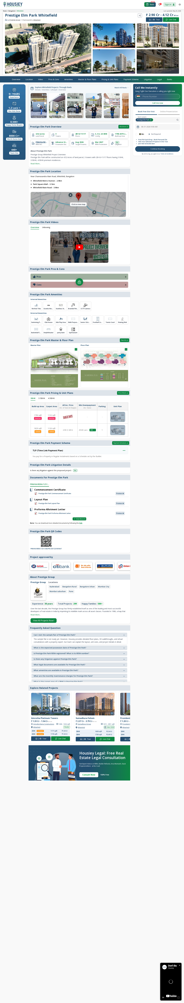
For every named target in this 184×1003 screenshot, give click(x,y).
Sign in (168, 4)
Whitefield (20, 11)
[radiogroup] (157, 134)
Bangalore (12, 11)
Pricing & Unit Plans (110, 79)
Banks (169, 79)
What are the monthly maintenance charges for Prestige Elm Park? (63, 676)
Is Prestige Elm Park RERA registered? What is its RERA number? (61, 653)
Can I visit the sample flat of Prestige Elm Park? (54, 635)
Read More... (36, 163)
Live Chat (172, 19)
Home (5, 11)
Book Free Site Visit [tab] (146, 111)
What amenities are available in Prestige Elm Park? (56, 670)
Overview (16, 79)
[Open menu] (179, 4)
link (80, 523)
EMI (91, 430)
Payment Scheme (131, 79)
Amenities (68, 79)
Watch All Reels (121, 87)
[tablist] (157, 112)
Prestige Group (13, 20)
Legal (159, 79)
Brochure (123, 126)
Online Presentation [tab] (169, 111)
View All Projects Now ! (43, 620)
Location (29, 79)
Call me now (157, 103)
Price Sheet (122, 393)
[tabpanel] (157, 143)
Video (40, 79)
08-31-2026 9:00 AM (149, 127)
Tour (155, 19)
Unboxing (46, 227)
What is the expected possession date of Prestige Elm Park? (60, 647)
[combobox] (166, 120)
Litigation (148, 79)
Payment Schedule (119, 443)
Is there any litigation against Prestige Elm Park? (55, 659)
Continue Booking (157, 149)
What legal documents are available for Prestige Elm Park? (59, 664)
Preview (119, 493)
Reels (152, 4)
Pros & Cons (53, 79)
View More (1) (80, 519)
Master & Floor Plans (87, 79)
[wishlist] (88, 27)
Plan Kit (123, 340)
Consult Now (88, 774)
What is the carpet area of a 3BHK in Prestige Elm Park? (58, 681)
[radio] (136, 134)
